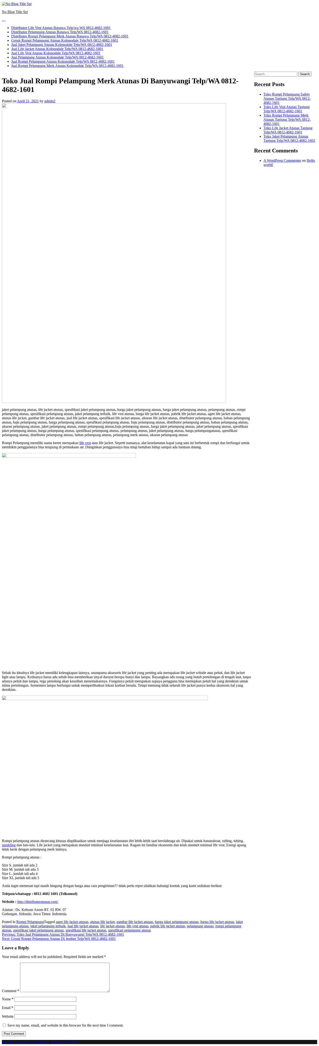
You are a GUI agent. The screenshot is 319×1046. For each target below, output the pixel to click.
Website (8, 1016)
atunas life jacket (102, 922)
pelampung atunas (200, 926)
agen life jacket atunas (72, 922)
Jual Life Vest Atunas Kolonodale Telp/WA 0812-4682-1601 (55, 53)
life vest (85, 443)
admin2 (49, 101)
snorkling (9, 845)
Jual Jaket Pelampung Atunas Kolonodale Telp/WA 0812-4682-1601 (61, 45)
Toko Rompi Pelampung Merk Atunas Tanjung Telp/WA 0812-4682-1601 (287, 119)
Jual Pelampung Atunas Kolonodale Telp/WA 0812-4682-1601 (57, 57)
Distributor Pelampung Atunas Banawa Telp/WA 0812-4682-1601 (60, 32)
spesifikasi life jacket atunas (86, 930)
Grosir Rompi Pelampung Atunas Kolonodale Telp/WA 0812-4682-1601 (64, 40)
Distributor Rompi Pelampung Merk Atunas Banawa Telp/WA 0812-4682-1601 (69, 36)
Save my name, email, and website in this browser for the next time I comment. (65, 1025)
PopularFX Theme (65, 1042)
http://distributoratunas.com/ (37, 902)
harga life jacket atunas (217, 922)
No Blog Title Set (15, 12)
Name (8, 999)
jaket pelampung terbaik (48, 926)
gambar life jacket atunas (135, 922)
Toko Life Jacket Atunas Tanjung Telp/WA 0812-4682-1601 (287, 130)
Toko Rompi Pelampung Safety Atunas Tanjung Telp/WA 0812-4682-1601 (287, 98)
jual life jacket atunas (82, 926)
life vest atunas (137, 926)
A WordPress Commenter (282, 160)
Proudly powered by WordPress (26, 1042)
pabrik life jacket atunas (167, 926)
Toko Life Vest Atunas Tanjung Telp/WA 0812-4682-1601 (286, 109)
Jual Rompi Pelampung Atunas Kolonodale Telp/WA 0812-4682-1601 (63, 61)
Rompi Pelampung (30, 922)
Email (7, 1008)
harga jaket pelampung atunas (176, 922)
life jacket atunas (112, 926)
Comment (10, 991)
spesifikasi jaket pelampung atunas (38, 930)
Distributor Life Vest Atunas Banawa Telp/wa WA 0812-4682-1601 (61, 28)
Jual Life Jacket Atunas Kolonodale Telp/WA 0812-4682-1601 (57, 49)
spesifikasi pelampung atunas (129, 930)
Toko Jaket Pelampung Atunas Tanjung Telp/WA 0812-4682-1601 (289, 138)
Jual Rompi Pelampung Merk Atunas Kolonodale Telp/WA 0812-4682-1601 (67, 66)
